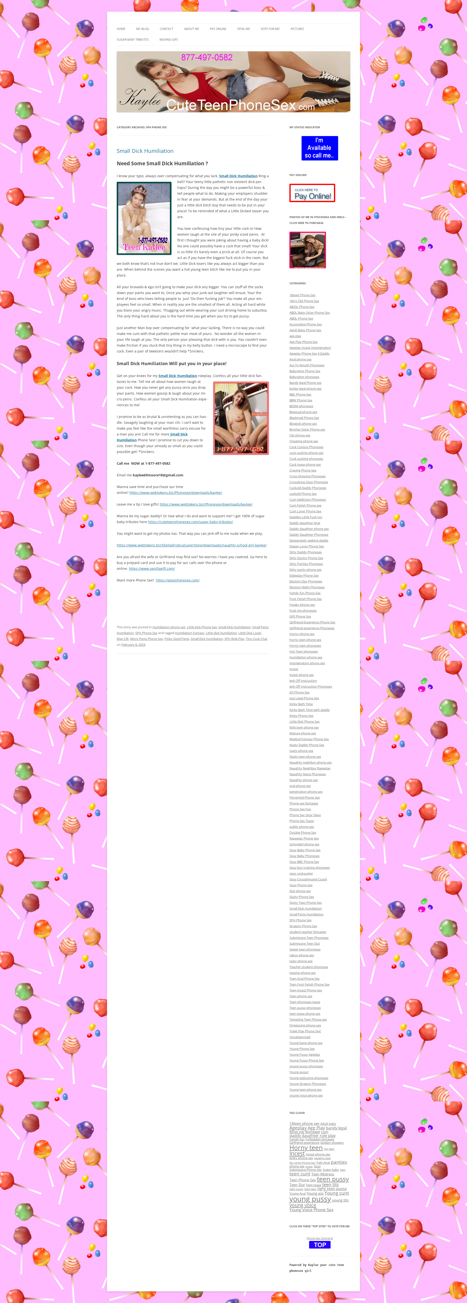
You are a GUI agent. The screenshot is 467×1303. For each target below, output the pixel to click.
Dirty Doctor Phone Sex (306, 558)
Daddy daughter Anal (304, 523)
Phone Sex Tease (301, 821)
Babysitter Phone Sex (304, 371)
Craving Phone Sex (302, 470)
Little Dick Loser (249, 633)
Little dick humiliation (221, 633)
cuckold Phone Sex (303, 493)
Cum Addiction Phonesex (307, 499)
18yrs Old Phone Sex (304, 301)
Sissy (317, 1166)
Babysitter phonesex (304, 377)
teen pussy (333, 1179)
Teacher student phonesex (308, 967)
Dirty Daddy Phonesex (305, 552)
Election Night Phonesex (307, 587)
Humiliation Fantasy (189, 633)
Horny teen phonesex (305, 645)
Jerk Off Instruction (303, 680)
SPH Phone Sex (146, 633)
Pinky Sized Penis (176, 639)
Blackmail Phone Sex (304, 418)
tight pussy (296, 1189)
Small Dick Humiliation (145, 150)
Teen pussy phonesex (305, 1008)
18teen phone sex (304, 1123)
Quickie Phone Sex (302, 832)
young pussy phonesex (306, 1066)
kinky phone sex (301, 1158)
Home (121, 29)
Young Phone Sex (302, 1048)
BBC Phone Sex (300, 394)
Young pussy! (299, 1072)
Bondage (312, 1131)
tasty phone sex (301, 961)
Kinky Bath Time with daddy (309, 710)
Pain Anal (323, 1162)
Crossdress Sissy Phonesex (308, 482)
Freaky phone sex (302, 604)
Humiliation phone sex (169, 627)
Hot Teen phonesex (303, 651)
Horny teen (306, 1147)
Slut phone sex (300, 891)
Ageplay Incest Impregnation (310, 347)
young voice (302, 1204)
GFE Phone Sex (300, 616)
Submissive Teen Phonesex (309, 937)
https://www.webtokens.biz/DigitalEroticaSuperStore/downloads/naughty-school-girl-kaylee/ (192, 545)
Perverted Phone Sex (304, 797)
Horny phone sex (301, 634)
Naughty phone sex (303, 780)
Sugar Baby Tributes (133, 39)
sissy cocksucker (301, 873)
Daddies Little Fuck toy (305, 517)
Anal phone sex (300, 359)
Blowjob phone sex (303, 423)
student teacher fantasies (307, 932)
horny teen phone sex (305, 640)
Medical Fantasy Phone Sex (309, 739)
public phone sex (301, 826)
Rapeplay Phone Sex (304, 838)
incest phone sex (301, 675)
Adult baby (328, 1123)
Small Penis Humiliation (306, 914)
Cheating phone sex (303, 441)
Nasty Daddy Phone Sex (306, 745)
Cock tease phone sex (305, 464)
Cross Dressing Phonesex (307, 476)
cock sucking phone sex (306, 453)
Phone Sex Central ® (320, 1238)
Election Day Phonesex (305, 581)
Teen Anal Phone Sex (304, 978)
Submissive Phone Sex (305, 1169)
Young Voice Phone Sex (311, 1209)
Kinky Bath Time (301, 704)
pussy (309, 1166)
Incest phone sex (318, 1154)
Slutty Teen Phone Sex (305, 902)
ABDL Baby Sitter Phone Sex (309, 312)
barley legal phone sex (305, 388)
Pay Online (218, 29)
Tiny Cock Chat (256, 639)
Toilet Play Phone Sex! (305, 1031)
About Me (191, 29)
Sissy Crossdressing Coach (308, 879)
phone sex (297, 1166)
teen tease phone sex (304, 1013)
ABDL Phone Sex (301, 318)
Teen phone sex (300, 996)
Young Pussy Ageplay (304, 1054)
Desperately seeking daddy (308, 540)
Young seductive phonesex (308, 1078)
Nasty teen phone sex (305, 756)
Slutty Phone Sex (301, 897)
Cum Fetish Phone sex (305, 505)
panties (339, 1162)
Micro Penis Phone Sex (146, 639)
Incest (293, 669)
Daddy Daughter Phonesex (308, 534)
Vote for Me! (270, 29)
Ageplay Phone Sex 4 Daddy (309, 353)
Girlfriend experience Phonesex (311, 628)
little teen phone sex (304, 727)
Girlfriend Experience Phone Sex (312, 622)
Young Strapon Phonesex (307, 1083)
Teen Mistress (322, 1174)
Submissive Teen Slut (304, 943)
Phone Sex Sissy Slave (305, 815)
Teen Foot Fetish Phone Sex (309, 984)
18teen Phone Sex (302, 295)
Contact (166, 29)
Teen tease (313, 1185)
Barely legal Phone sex (305, 382)
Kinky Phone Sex (301, 715)
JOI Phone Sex (299, 692)
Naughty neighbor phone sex (310, 762)
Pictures (297, 29)
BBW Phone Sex (300, 400)
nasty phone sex (301, 751)
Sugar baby (331, 1169)
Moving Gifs (169, 39)
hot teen (329, 1149)
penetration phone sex (306, 791)
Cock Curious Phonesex (306, 447)
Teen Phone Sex (302, 1179)
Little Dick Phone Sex (202, 627)
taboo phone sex (301, 955)
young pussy (310, 1199)
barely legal (336, 1128)
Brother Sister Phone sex (307, 429)
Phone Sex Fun (300, 809)
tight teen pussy (332, 1188)
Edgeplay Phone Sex (304, 575)
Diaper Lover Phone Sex (306, 546)
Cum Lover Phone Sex (305, 511)
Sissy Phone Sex (301, 885)
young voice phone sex (306, 1095)
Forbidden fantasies (319, 1139)
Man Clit (123, 639)
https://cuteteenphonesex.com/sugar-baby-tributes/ (190, 521)
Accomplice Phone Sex (305, 324)
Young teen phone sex (305, 1089)
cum (324, 1131)
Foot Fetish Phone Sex (305, 599)
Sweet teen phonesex (305, 949)
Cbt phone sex (299, 435)
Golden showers (332, 1142)
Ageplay (298, 1127)
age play (295, 336)
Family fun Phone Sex (305, 593)
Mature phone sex (302, 733)
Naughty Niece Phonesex (307, 774)
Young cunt (336, 1193)
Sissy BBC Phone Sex (304, 861)
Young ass (315, 1193)
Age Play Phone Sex (303, 342)
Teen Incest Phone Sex (305, 990)
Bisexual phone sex (303, 412)
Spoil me (243, 29)
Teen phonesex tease (304, 1002)
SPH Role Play (234, 639)
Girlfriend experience (304, 1142)
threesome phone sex (305, 1025)
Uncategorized (299, 1037)
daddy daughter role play (312, 1135)
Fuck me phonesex (303, 610)
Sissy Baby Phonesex (304, 856)
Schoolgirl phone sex (304, 844)
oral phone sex (300, 786)
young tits (340, 1200)
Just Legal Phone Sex (304, 698)
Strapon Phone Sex (303, 926)
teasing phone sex (302, 972)
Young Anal (297, 1193)
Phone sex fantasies (303, 803)
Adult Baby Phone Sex (305, 330)
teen (343, 1170)
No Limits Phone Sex (302, 1162)
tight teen (310, 1189)
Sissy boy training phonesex (309, 867)
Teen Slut (297, 1184)
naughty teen (322, 1158)
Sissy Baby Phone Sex (305, 850)
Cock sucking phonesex (306, 458)
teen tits (330, 1184)
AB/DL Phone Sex (301, 307)
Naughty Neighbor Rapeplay (310, 768)
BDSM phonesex (301, 406)
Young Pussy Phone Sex (306, 1060)
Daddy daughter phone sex (309, 529)
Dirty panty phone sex (305, 569)
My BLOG (142, 29)
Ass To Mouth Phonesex (306, 365)
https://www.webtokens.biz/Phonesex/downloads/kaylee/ (175, 492)
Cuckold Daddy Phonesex (307, 488)
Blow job (296, 1131)
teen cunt (299, 1173)
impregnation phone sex (307, 663)
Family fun (297, 1139)
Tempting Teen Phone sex (308, 1019)
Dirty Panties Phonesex (306, 564)
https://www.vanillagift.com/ (152, 568)
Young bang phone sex (306, 1043)
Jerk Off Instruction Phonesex (310, 686)
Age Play (316, 1128)
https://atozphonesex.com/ (177, 580)
